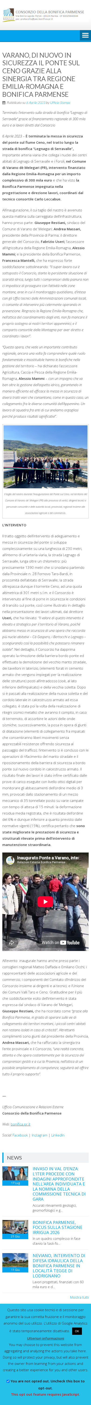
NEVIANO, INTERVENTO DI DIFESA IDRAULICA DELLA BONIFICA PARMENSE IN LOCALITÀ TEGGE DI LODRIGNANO (59, 1265)
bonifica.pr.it (20, 1124)
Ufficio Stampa (60, 103)
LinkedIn (57, 1135)
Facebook (20, 1135)
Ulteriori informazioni (45, 1338)
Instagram (39, 1135)
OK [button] (77, 1331)
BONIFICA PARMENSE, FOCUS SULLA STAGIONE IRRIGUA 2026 (57, 1227)
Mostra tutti (79, 1297)
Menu (85, 35)
